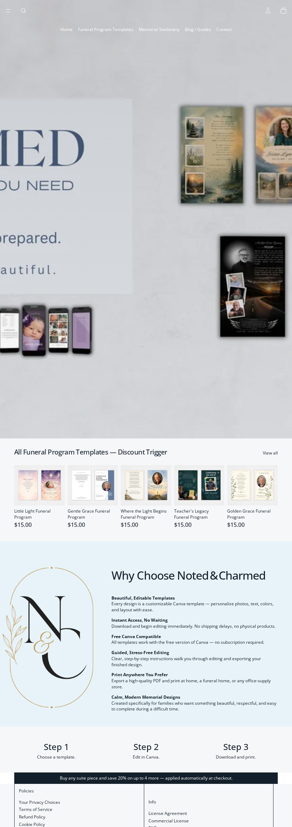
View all (270, 453)
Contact (224, 29)
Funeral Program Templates (106, 29)
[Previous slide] (22, 485)
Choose (59, 494)
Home (67, 29)
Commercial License (168, 821)
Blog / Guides (198, 29)
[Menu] (8, 10)
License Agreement (167, 813)
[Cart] (283, 11)
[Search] (23, 11)
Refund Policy (32, 817)
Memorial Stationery (159, 29)
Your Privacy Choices (39, 802)
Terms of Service (35, 809)
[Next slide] (57, 485)
